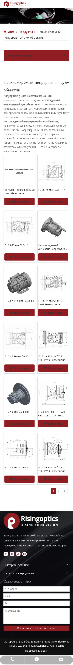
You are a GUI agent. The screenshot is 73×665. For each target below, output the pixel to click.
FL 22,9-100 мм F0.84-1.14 (17, 413)
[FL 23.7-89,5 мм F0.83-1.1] (19, 282)
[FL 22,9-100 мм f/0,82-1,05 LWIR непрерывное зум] (53, 337)
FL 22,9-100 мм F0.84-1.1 (18, 467)
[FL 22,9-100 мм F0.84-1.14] (19, 393)
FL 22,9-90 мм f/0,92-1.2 (18, 356)
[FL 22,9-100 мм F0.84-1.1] (19, 448)
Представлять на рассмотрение (36, 628)
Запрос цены (21, 201)
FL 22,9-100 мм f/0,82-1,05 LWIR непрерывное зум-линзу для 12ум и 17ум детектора (52, 469)
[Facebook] (6, 554)
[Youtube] (18, 554)
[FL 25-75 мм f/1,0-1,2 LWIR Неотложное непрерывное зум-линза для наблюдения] (53, 282)
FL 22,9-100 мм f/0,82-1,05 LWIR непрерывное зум (52, 358)
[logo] (32, 521)
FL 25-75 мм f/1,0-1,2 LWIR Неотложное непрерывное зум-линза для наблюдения (52, 302)
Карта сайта (57, 645)
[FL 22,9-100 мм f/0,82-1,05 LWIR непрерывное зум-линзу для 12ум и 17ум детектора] (53, 448)
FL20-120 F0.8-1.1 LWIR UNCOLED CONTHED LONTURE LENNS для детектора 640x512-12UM (52, 413)
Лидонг (44, 650)
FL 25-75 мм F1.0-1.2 (16, 245)
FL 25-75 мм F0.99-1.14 (51, 189)
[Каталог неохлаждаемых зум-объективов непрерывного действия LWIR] (19, 170)
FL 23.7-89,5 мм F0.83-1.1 (19, 300)
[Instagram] (24, 554)
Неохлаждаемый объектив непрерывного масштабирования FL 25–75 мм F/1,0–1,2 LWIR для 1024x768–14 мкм (53, 247)
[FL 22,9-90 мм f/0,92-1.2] (19, 337)
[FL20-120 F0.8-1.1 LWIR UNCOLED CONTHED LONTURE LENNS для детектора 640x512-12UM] (53, 393)
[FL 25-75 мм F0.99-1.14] (53, 170)
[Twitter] (12, 554)
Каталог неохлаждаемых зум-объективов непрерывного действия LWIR (19, 191)
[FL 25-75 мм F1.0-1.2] (19, 226)
